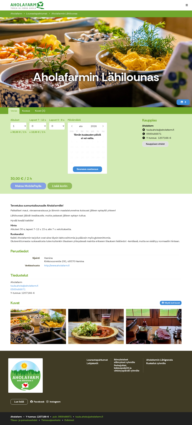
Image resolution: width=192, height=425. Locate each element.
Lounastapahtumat (36, 13)
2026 (94, 126)
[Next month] (103, 126)
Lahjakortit (92, 363)
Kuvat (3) (40, 110)
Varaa (14, 110)
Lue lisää (19, 401)
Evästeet (69, 420)
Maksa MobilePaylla (28, 186)
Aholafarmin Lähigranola (159, 360)
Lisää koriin (59, 186)
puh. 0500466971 (62, 416)
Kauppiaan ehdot (155, 143)
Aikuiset (14, 119)
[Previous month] (72, 126)
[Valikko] (186, 5)
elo (81, 126)
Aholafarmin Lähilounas (64, 13)
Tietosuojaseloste (51, 420)
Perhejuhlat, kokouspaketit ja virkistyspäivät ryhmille (126, 368)
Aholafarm (16, 13)
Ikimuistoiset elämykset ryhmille (124, 361)
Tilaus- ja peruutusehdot (23, 420)
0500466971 (18, 289)
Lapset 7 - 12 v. (37, 119)
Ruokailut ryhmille (156, 363)
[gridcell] (71, 136)
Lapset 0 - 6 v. (57, 119)
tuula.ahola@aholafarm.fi (24, 285)
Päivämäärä (74, 119)
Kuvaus (26, 110)
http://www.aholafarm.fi (57, 265)
